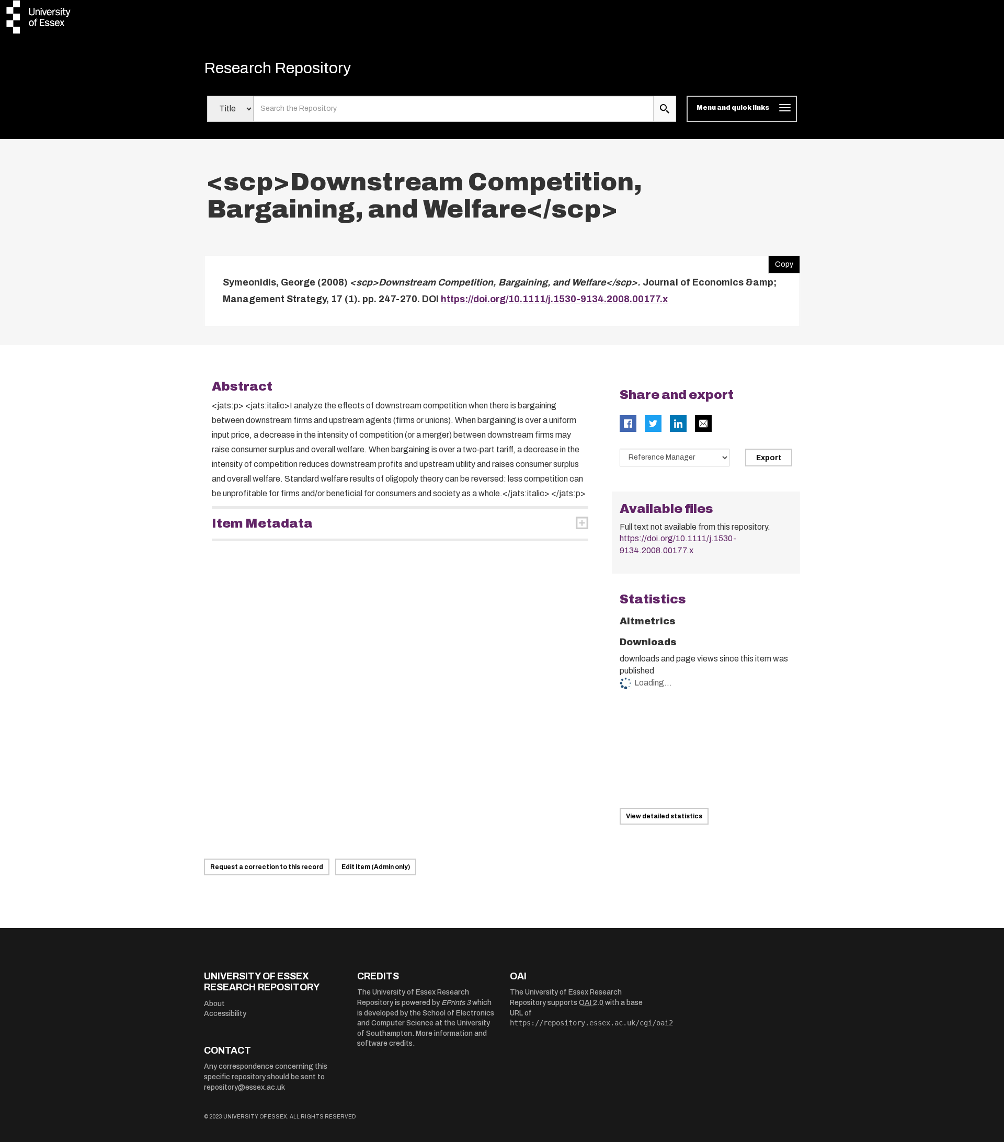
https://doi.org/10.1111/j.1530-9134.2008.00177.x (554, 299)
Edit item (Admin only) (375, 867)
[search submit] (664, 109)
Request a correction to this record (266, 867)
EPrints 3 (456, 1003)
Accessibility (225, 1014)
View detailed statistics (664, 816)
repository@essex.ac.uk (244, 1087)
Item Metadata (262, 523)
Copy (780, 262)
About (214, 1004)
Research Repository (277, 68)
